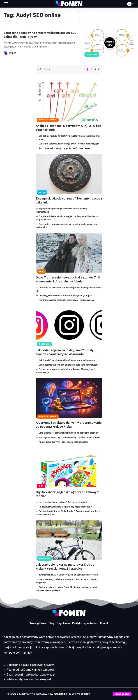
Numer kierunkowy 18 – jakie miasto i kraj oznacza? (63, 442)
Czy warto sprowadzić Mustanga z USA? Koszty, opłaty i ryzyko (69, 143)
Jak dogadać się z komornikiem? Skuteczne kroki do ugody (67, 360)
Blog (51, 623)
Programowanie (47, 120)
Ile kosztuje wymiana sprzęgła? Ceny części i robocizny (65, 507)
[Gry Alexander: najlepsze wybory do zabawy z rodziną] (69, 467)
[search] (121, 4)
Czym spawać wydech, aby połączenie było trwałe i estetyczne (68, 365)
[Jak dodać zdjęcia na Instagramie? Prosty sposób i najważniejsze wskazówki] (69, 325)
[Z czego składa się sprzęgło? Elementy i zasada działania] (69, 174)
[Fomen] (69, 4)
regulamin (60, 693)
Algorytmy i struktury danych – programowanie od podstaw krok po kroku (69, 424)
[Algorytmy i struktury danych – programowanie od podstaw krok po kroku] (69, 398)
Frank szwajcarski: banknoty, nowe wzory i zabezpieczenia (66, 300)
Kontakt (104, 623)
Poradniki (92, 54)
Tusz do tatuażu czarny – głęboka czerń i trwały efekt (64, 148)
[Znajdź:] (64, 69)
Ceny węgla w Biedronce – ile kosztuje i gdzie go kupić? (65, 295)
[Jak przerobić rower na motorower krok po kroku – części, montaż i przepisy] (69, 540)
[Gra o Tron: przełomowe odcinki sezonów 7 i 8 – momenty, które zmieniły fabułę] (69, 253)
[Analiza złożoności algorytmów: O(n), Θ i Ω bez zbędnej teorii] (69, 101)
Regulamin (63, 623)
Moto (42, 192)
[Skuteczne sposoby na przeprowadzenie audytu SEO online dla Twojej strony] (109, 43)
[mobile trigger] (7, 3)
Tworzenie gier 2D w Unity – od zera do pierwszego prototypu (68, 575)
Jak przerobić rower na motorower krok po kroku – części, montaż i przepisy (65, 566)
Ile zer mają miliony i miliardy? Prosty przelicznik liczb (64, 502)
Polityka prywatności (85, 623)
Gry (41, 486)
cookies (85, 693)
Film (41, 271)
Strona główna (37, 623)
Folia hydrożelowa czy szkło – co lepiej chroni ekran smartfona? (69, 437)
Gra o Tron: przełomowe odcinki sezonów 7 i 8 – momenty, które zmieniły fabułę (68, 279)
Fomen (12, 52)
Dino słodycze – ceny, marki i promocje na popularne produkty (68, 433)
